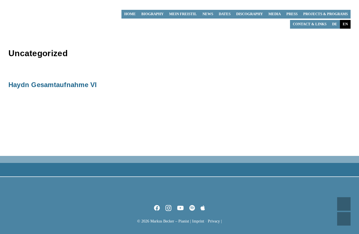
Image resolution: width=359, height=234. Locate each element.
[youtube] (180, 208)
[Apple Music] (203, 208)
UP (344, 204)
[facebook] (157, 208)
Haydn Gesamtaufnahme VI (52, 84)
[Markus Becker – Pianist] (29, 5)
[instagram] (168, 208)
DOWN (344, 219)
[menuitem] (334, 24)
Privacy (214, 221)
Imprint (198, 221)
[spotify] (192, 208)
